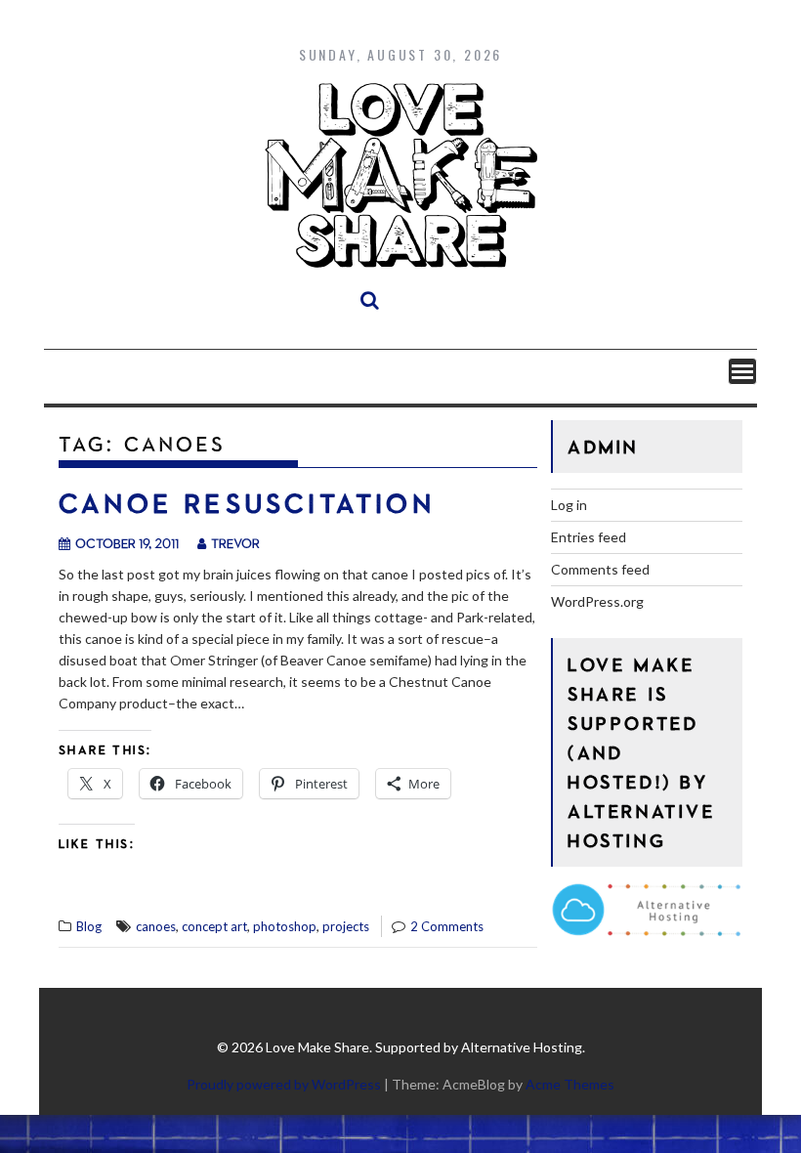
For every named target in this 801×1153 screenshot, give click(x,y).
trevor (235, 542)
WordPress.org (597, 601)
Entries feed (588, 537)
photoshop (284, 926)
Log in (569, 504)
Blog (89, 926)
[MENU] (742, 371)
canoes (156, 926)
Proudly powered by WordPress (284, 1084)
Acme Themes (570, 1084)
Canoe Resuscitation (247, 503)
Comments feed (600, 569)
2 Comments (447, 926)
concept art (214, 926)
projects (345, 926)
